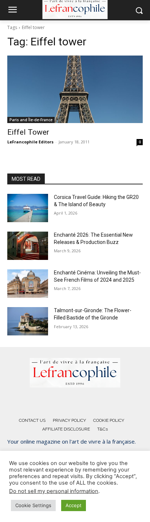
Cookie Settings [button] (33, 505)
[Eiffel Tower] (75, 89)
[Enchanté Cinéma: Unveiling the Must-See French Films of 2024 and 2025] (27, 283)
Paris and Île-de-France (30, 119)
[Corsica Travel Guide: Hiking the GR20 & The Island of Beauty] (27, 208)
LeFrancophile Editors (30, 141)
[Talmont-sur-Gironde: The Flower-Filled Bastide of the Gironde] (27, 321)
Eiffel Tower (28, 132)
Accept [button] (74, 505)
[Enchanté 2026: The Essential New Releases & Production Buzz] (27, 246)
